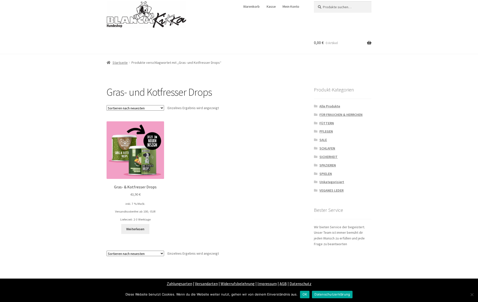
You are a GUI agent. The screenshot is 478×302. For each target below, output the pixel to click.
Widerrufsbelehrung (238, 283)
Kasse (271, 6)
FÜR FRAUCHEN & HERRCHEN (340, 114)
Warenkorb (251, 6)
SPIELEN (325, 173)
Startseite (120, 62)
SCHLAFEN (327, 148)
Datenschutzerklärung (332, 294)
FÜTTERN (326, 123)
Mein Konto (291, 6)
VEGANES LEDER (331, 190)
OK (304, 294)
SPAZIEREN (327, 165)
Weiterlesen (135, 229)
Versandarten (206, 283)
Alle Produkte (329, 106)
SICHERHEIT (328, 156)
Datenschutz (300, 283)
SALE (323, 140)
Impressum (267, 283)
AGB (283, 283)
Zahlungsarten (179, 283)
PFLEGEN (326, 131)
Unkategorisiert (331, 182)
